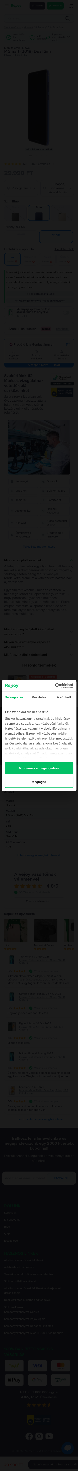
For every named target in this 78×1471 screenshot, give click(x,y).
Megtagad (39, 781)
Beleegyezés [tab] (14, 697)
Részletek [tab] (39, 697)
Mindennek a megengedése (39, 768)
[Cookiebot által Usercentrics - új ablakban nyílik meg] (55, 685)
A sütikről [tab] (64, 697)
